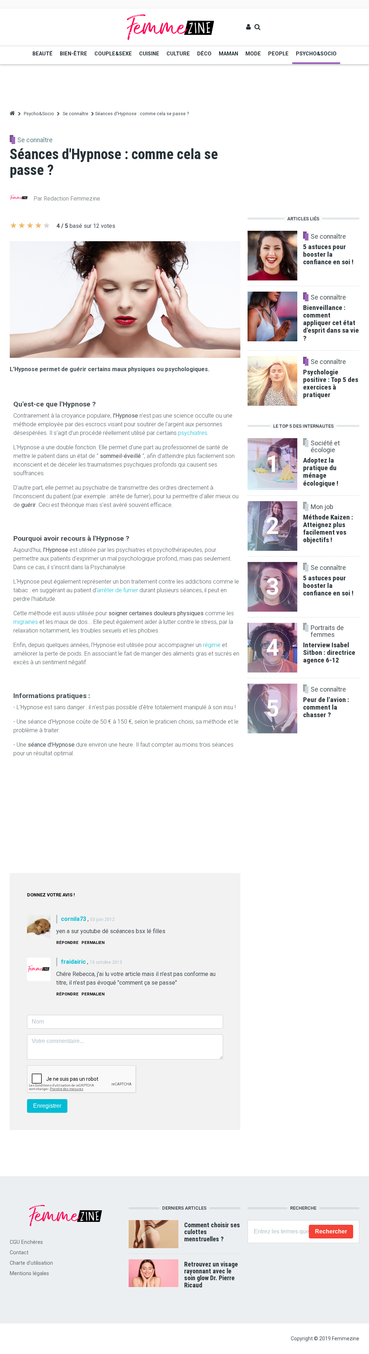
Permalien (93, 942)
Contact (19, 1253)
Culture (178, 54)
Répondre (67, 942)
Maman (228, 54)
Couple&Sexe (113, 54)
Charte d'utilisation (31, 1263)
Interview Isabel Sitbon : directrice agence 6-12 (329, 652)
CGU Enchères (26, 1242)
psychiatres (192, 432)
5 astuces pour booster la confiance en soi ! (328, 585)
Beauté (42, 54)
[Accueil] (170, 26)
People (278, 54)
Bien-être (73, 54)
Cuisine (149, 54)
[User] (248, 27)
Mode (253, 54)
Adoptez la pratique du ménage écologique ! (320, 471)
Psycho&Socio (316, 54)
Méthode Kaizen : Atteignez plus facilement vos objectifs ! (328, 528)
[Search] (257, 27)
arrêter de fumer (118, 590)
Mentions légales (29, 1273)
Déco (204, 54)
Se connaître (75, 113)
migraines (25, 621)
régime (212, 645)
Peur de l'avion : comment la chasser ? (326, 707)
